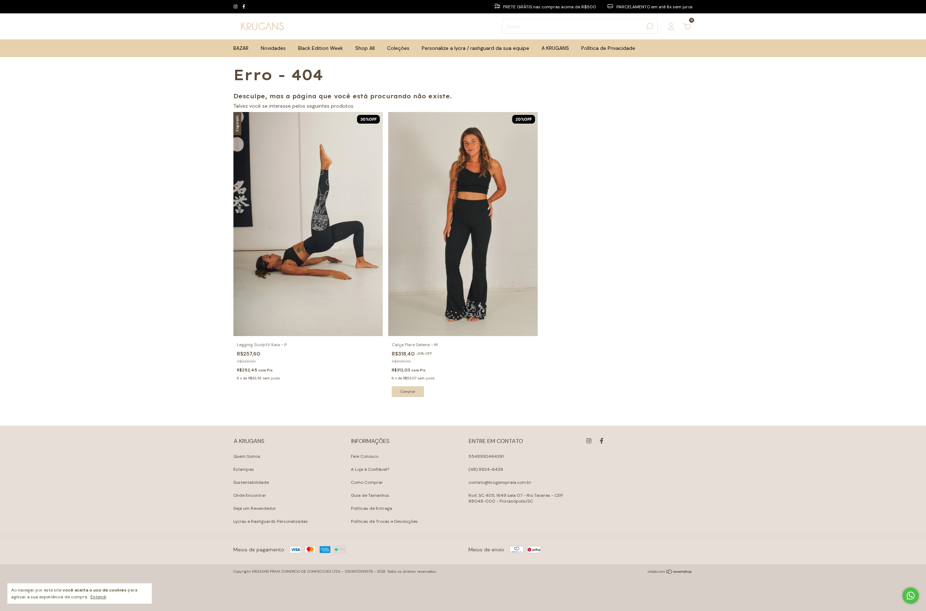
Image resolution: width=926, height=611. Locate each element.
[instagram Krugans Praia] (236, 7)
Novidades (273, 48)
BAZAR (241, 48)
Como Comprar (367, 482)
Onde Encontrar (249, 495)
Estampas (243, 469)
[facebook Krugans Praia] (244, 7)
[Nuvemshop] (670, 572)
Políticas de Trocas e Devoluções (384, 521)
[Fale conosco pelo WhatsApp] (910, 596)
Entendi (98, 597)
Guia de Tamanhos (370, 495)
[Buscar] (649, 26)
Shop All (365, 48)
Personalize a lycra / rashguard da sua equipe (475, 48)
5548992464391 (486, 456)
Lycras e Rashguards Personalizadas (270, 521)
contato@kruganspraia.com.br (499, 482)
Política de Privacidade (608, 48)
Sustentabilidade (251, 482)
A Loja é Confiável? (370, 469)
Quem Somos (246, 456)
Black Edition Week (320, 48)
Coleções (398, 48)
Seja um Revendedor (254, 508)
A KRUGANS (555, 48)
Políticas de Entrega (371, 508)
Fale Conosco (364, 456)
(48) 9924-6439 (485, 469)
